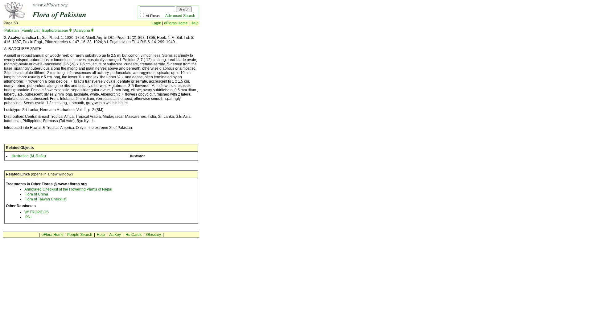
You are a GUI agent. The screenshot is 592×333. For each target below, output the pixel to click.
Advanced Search (180, 16)
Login (156, 23)
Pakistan (11, 30)
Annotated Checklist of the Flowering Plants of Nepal (68, 189)
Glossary (153, 234)
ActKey (115, 234)
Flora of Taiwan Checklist (45, 199)
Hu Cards (133, 234)
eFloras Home (176, 23)
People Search (79, 234)
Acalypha (82, 30)
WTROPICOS (36, 212)
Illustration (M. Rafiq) (28, 156)
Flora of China (36, 194)
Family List (30, 30)
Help (195, 23)
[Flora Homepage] (61, 18)
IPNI (27, 217)
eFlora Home (53, 234)
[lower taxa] (70, 30)
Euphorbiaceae (55, 30)
